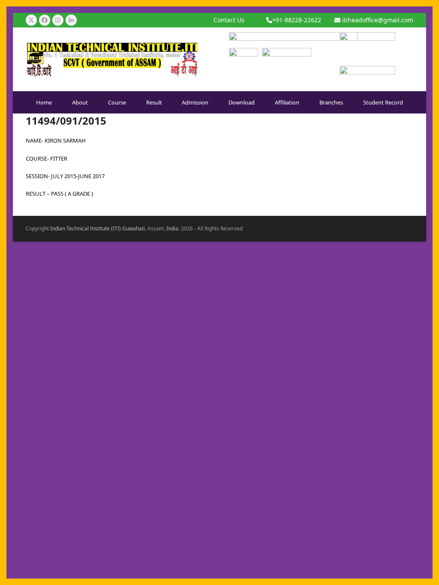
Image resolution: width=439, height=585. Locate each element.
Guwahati (133, 228)
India (172, 228)
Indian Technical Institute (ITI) (85, 228)
